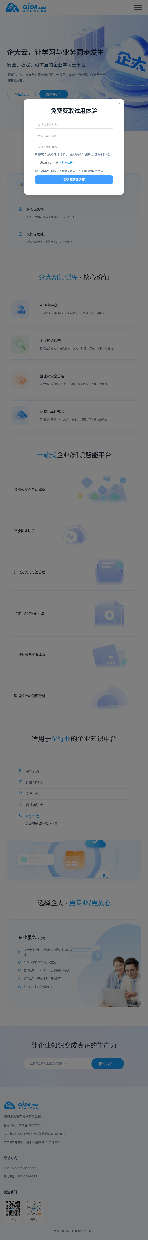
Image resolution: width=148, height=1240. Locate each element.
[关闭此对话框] (119, 103)
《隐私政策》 (67, 162)
